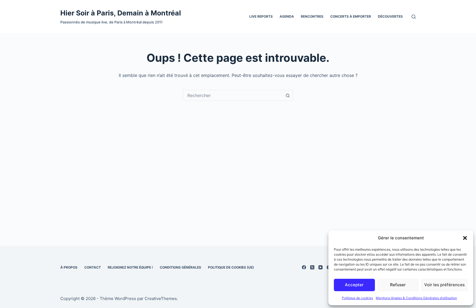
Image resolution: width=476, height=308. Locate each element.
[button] (465, 238)
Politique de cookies (357, 298)
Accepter (354, 284)
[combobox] (232, 95)
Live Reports (261, 16)
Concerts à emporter (350, 16)
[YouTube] (320, 267)
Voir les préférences (444, 284)
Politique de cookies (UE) (231, 267)
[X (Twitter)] (312, 267)
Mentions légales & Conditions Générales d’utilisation (416, 298)
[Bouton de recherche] (287, 95)
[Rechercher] (414, 17)
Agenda (287, 16)
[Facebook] (304, 267)
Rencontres (312, 16)
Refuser (398, 284)
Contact (92, 267)
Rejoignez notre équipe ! (130, 267)
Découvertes (390, 16)
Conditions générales (180, 267)
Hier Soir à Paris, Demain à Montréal (120, 13)
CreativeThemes (161, 298)
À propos (68, 267)
